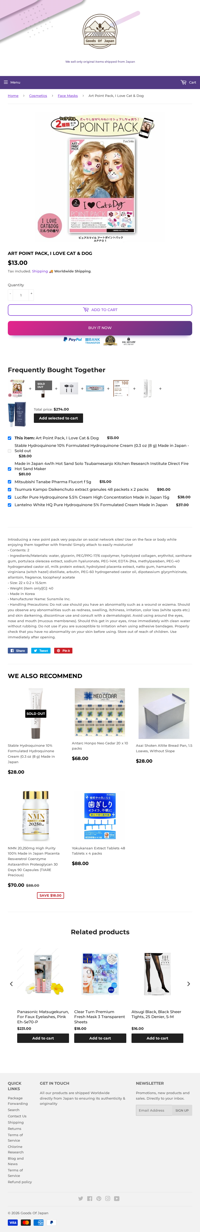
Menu (15, 82)
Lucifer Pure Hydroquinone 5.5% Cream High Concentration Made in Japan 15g (92, 497)
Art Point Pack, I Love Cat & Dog (57, 437)
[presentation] (11, 984)
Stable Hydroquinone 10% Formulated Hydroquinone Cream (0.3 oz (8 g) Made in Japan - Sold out (102, 448)
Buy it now (100, 327)
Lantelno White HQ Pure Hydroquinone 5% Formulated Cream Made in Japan (91, 504)
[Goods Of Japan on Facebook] (89, 1199)
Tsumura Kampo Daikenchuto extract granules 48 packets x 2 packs (82, 489)
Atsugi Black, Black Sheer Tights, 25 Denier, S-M (156, 1014)
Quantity (16, 285)
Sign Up (182, 1110)
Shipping (40, 271)
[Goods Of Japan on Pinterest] (99, 1199)
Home (13, 96)
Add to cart (43, 1038)
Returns (14, 1128)
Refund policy (20, 1182)
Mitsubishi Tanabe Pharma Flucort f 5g (53, 481)
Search (14, 1110)
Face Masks (68, 96)
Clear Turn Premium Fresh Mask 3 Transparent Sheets (99, 1016)
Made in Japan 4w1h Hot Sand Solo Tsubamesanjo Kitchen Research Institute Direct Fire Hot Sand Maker (102, 466)
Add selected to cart (58, 418)
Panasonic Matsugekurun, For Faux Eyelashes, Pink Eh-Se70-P (43, 1016)
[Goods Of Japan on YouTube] (117, 1199)
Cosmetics (38, 96)
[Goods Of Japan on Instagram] (107, 1199)
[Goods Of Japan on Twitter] (80, 1199)
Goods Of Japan (34, 1213)
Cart (192, 82)
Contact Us (17, 1116)
